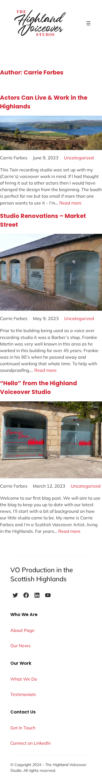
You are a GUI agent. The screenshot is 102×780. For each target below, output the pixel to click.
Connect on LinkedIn (30, 743)
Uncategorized (79, 157)
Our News (20, 645)
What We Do (23, 679)
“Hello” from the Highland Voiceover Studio (38, 387)
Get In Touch (22, 727)
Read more (70, 203)
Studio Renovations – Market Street (43, 220)
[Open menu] (88, 23)
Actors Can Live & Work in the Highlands (43, 102)
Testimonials (23, 694)
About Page (22, 630)
